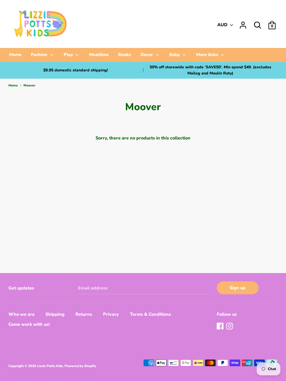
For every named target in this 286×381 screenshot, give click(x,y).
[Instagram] (230, 326)
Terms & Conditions (150, 314)
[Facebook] (221, 326)
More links (207, 55)
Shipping (55, 314)
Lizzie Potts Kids (50, 366)
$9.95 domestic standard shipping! (75, 70)
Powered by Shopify (80, 366)
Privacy (111, 314)
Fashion (40, 55)
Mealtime (99, 55)
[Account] (243, 23)
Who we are (21, 314)
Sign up (238, 288)
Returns (83, 314)
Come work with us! (29, 324)
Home (15, 55)
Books (124, 55)
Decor (147, 55)
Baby (175, 55)
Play (69, 55)
